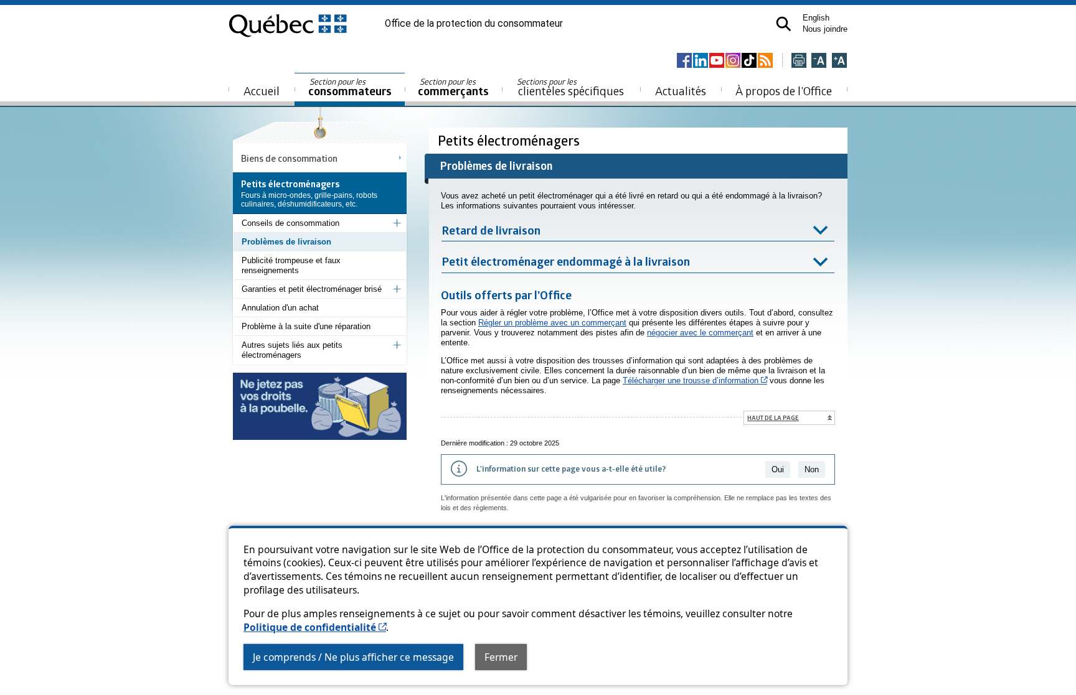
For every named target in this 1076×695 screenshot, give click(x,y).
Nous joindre (825, 29)
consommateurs (350, 87)
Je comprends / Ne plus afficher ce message (353, 657)
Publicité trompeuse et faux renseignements (291, 265)
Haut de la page (773, 417)
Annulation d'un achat (280, 307)
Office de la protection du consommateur (474, 23)
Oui (778, 469)
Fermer (500, 657)
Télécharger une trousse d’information (695, 380)
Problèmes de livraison (286, 241)
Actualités (680, 90)
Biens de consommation (289, 158)
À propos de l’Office (783, 90)
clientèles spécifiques (570, 87)
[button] (783, 24)
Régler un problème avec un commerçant (552, 322)
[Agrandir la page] (839, 61)
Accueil (261, 90)
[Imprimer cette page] (798, 61)
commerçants (453, 87)
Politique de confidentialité (314, 627)
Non (812, 469)
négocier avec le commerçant (700, 332)
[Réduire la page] (818, 61)
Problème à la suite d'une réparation (306, 326)
